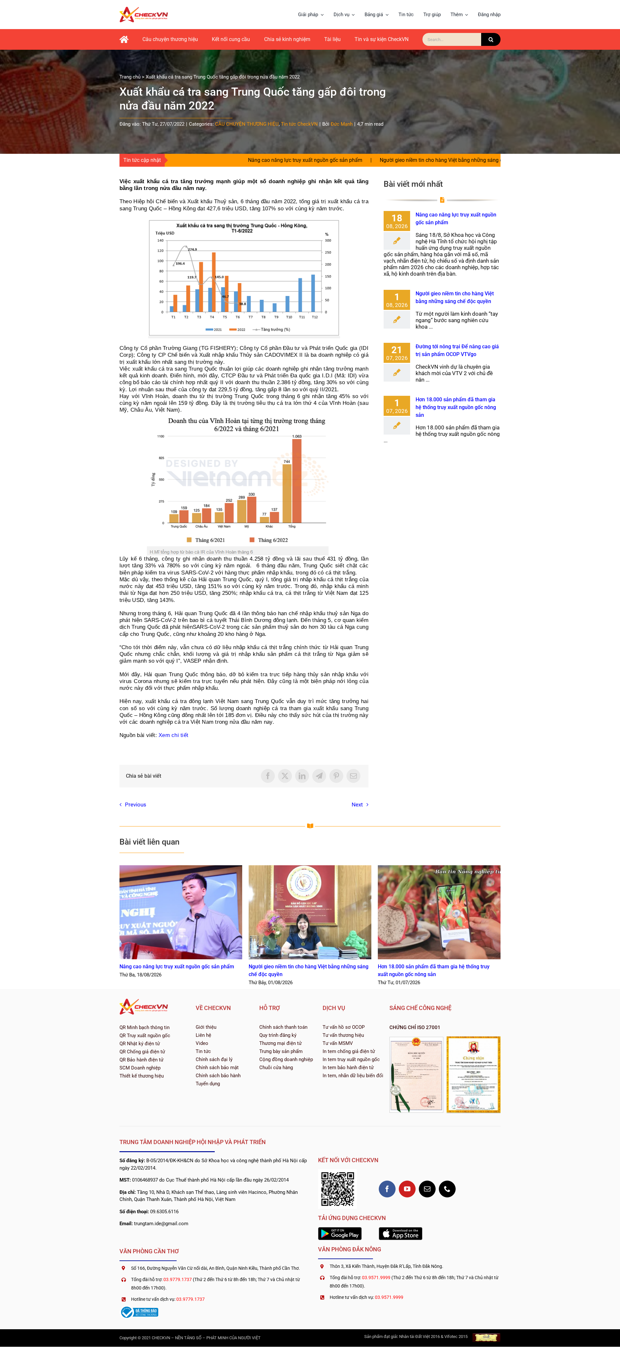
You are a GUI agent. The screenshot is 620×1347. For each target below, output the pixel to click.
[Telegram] (319, 775)
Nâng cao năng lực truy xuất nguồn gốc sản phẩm (236, 160)
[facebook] (387, 1189)
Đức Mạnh (342, 124)
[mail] (427, 1189)
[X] (285, 775)
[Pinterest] (336, 775)
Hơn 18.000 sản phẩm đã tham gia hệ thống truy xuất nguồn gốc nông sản (456, 407)
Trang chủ (129, 77)
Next (357, 804)
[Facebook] (267, 775)
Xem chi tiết (173, 735)
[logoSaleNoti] (138, 1307)
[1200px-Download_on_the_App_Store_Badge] (400, 1229)
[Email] (353, 775)
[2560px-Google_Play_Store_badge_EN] (340, 1229)
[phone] (447, 1189)
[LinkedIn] (302, 775)
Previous (135, 804)
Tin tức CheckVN (299, 124)
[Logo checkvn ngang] (143, 9)
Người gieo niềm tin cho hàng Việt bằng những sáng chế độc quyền (387, 160)
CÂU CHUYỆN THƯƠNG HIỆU (247, 124)
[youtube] (407, 1189)
